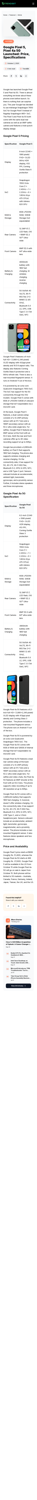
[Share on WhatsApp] (26, 76)
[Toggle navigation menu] (33, 4)
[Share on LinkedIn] (21, 76)
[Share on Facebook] (11, 76)
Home (5, 15)
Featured (12, 15)
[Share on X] (16, 76)
